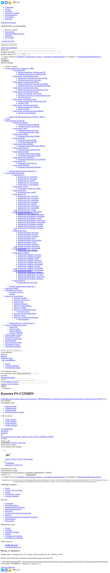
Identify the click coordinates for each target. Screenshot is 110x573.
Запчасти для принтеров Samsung (26, 317)
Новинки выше (10, 406)
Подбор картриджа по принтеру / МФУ (27, 399)
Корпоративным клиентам (15, 507)
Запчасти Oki (18, 302)
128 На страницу (11, 425)
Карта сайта (9, 521)
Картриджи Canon (20, 128)
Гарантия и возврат (12, 13)
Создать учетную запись (10, 384)
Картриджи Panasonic (21, 165)
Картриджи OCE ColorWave (24, 157)
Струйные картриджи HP (27, 142)
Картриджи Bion (20, 190)
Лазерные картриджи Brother (28, 124)
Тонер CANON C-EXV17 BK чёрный (19, 459)
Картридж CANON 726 (13, 465)
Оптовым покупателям (13, 536)
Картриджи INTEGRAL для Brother (31, 273)
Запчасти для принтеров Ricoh (25, 313)
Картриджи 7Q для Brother (27, 177)
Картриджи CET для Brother (28, 200)
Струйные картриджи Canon (28, 132)
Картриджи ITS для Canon (27, 282)
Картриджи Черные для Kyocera (30, 93)
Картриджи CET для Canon (28, 202)
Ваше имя (4, 50)
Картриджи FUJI (20, 249)
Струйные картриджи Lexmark (29, 155)
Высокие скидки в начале (14, 412)
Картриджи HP (19, 70)
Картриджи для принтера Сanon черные (32, 78)
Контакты (8, 19)
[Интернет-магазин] (8, 22)
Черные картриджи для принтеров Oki (32, 101)
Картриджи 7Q (19, 175)
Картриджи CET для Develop (28, 206)
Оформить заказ (7, 358)
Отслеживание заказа (9, 373)
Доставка (8, 11)
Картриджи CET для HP (27, 210)
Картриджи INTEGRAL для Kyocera (31, 277)
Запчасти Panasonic (21, 304)
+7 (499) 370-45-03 (7, 41)
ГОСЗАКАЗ (9, 17)
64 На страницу (11, 423)
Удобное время (6, 54)
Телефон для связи (7, 52)
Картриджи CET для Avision (28, 198)
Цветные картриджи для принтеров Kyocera (34, 95)
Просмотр (4, 431)
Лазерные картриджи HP (27, 140)
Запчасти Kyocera (24, 97)
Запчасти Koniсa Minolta (27, 113)
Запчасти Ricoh (23, 109)
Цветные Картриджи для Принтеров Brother (34, 86)
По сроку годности (16, 292)
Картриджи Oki (19, 161)
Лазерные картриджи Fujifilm (28, 136)
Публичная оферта (12, 505)
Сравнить (4, 433)
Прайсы (8, 534)
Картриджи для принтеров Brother (26, 82)
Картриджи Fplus (20, 231)
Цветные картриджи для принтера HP (32, 74)
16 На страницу (11, 419)
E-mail (3, 379)
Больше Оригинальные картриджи (23, 171)
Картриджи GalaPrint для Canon (29, 255)
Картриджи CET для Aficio (28, 196)
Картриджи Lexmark (21, 152)
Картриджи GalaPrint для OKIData (30, 268)
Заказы (7, 364)
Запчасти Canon (19, 315)
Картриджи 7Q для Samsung (28, 185)
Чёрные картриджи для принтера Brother (33, 84)
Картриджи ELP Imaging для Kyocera (31, 220)
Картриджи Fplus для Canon (28, 233)
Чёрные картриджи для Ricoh (29, 107)
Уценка (12, 294)
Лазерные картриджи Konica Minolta (31, 146)
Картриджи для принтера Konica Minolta (28, 111)
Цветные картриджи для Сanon (29, 80)
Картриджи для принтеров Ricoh (26, 105)
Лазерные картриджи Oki (27, 163)
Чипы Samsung (23, 319)
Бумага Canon (14, 329)
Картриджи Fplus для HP (27, 242)
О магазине (9, 7)
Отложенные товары (12, 368)
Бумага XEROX (15, 331)
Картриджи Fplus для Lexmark (29, 248)
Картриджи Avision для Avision (29, 188)
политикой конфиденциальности (89, 57)
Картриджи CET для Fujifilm (28, 208)
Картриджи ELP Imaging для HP (29, 218)
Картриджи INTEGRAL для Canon (30, 275)
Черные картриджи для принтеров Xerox (33, 90)
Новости (8, 515)
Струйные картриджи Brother (29, 126)
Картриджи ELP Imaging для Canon (31, 214)
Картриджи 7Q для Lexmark (28, 183)
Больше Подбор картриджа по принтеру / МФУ (27, 117)
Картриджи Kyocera (21, 148)
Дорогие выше (10, 410)
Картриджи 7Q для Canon (27, 179)
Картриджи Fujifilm (21, 134)
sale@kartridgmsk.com (13, 547)
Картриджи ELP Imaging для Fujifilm (31, 216)
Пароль (3, 382)
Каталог (10, 399)
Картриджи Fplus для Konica (28, 244)
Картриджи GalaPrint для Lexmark (30, 264)
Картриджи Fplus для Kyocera (29, 246)
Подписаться (31, 475)
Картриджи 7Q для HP (26, 181)
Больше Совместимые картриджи (22, 286)
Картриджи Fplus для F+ (27, 238)
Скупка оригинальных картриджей (18, 513)
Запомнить (7, 388)
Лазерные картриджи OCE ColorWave (32, 159)
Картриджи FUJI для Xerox (28, 251)
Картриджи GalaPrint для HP (28, 258)
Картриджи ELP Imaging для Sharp (30, 226)
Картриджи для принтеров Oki (25, 99)
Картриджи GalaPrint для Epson (29, 257)
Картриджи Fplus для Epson (28, 236)
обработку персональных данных (29, 57)
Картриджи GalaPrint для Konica (30, 260)
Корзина (4, 356)
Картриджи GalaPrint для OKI (29, 266)
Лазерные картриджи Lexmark (29, 154)
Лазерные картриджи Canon (28, 130)
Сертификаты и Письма (14, 538)
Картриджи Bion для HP (27, 192)
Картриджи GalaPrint (21, 253)
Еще (15, 210)
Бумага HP (13, 327)
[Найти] (21, 350)
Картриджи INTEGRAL (22, 271)
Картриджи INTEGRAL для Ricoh (30, 279)
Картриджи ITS (19, 280)
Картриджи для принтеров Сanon (26, 76)
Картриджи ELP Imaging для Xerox (31, 228)
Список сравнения (12, 366)
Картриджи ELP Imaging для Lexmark (31, 222)
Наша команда (10, 519)
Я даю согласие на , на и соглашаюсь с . (52, 57)
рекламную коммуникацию (55, 57)
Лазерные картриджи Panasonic (29, 167)
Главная (4, 399)
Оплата (8, 9)
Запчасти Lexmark (20, 298)
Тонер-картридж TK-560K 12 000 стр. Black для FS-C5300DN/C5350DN (27, 437)
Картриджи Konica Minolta (23, 144)
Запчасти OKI (23, 103)
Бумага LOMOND (16, 333)
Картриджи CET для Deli (27, 204)
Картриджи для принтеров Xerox (26, 88)
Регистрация (10, 377)
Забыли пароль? (12, 382)
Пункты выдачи (11, 15)
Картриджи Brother (21, 123)
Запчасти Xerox (23, 311)
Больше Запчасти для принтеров (22, 323)
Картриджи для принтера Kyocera (26, 92)
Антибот (4, 59)
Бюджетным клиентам (13, 509)
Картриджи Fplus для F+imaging (29, 240)
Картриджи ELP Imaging (23, 212)
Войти (3, 377)
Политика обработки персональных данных (21, 517)
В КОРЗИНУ (6, 443)
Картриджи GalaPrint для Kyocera (30, 262)
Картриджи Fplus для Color (28, 234)
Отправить (5, 61)
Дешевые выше (10, 408)
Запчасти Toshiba (20, 308)
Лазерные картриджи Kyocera (29, 150)
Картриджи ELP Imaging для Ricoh (30, 224)
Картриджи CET (20, 194)
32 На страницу (11, 421)
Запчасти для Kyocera (22, 300)
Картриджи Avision (21, 186)
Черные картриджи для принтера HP (31, 72)
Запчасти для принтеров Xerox (25, 310)
